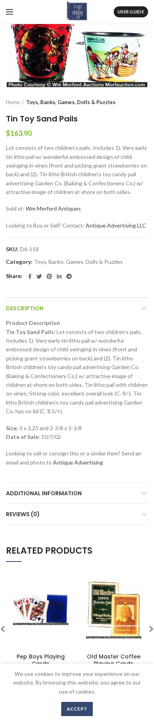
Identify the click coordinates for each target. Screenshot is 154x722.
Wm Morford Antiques (53, 208)
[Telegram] (69, 276)
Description (24, 308)
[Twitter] (39, 276)
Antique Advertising (78, 462)
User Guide (131, 11)
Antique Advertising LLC (116, 225)
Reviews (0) (23, 514)
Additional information (44, 493)
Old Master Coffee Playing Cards (114, 660)
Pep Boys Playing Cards (41, 660)
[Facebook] (30, 276)
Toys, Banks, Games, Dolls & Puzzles (71, 102)
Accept (77, 709)
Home (13, 102)
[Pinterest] (49, 276)
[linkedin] (59, 276)
